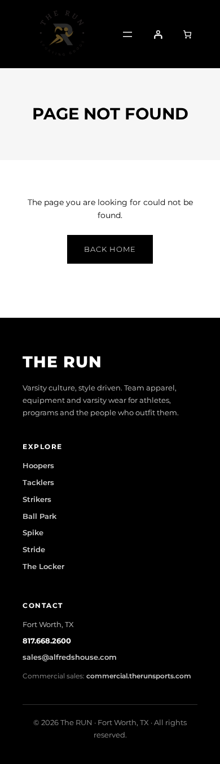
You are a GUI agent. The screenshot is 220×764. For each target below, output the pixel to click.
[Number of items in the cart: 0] (187, 34)
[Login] (158, 34)
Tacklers (38, 482)
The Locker (43, 566)
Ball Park (39, 516)
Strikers (37, 499)
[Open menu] (127, 34)
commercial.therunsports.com (138, 676)
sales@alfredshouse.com (70, 656)
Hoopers (38, 465)
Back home (110, 249)
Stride (34, 549)
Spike (33, 532)
